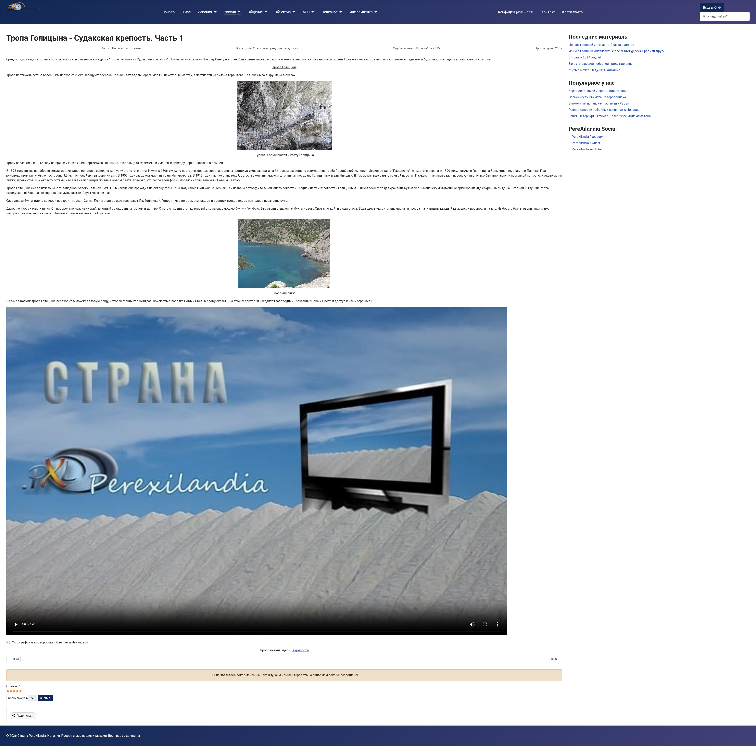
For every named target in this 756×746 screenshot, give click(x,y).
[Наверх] (749, 739)
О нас (186, 12)
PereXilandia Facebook (587, 137)
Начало (168, 12)
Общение (255, 12)
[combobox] (725, 16)
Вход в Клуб (712, 7)
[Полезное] (340, 12)
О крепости (300, 650)
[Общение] (265, 12)
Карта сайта (572, 12)
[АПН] (312, 12)
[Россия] (238, 12)
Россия (230, 12)
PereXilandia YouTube (586, 149)
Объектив (283, 12)
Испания (205, 12)
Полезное (329, 12)
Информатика (361, 12)
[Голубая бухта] (284, 253)
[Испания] (214, 12)
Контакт (548, 12)
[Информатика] (375, 12)
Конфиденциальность (516, 12)
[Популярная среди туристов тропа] (284, 115)
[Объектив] (293, 12)
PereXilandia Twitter (585, 143)
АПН (306, 12)
